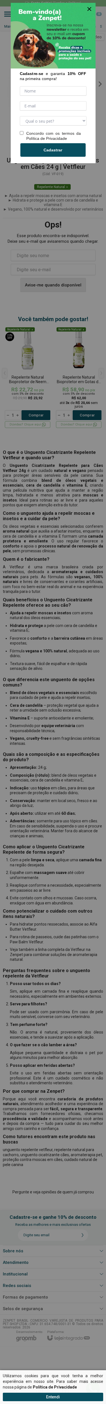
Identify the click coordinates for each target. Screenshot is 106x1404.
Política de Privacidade (46, 138)
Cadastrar (53, 150)
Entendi (53, 1397)
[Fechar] (89, 9)
